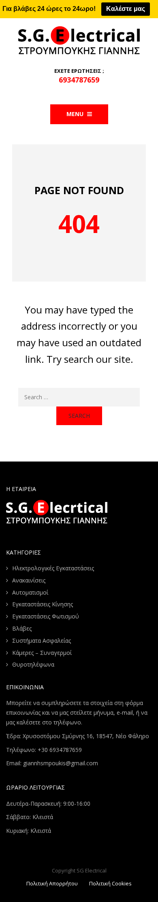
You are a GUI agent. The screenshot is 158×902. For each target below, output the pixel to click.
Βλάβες (22, 628)
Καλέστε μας (125, 8)
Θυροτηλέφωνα (33, 664)
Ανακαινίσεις (28, 580)
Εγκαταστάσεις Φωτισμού (45, 616)
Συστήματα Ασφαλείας (41, 640)
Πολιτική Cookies (110, 883)
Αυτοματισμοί (30, 592)
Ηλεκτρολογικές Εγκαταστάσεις (53, 568)
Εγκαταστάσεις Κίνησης (42, 604)
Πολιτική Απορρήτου (52, 883)
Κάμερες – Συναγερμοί (42, 652)
